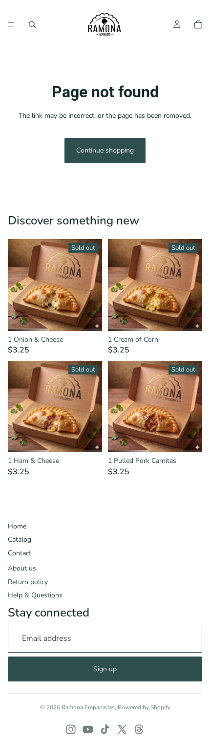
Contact (19, 553)
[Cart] (198, 24)
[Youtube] (88, 729)
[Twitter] (122, 729)
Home (17, 526)
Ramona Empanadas (88, 707)
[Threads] (139, 729)
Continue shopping (105, 150)
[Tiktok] (105, 729)
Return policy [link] (28, 582)
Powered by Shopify (144, 707)
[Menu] (11, 24)
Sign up (105, 669)
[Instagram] (71, 729)
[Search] (32, 24)
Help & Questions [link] (35, 595)
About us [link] (22, 568)
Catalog (19, 539)
